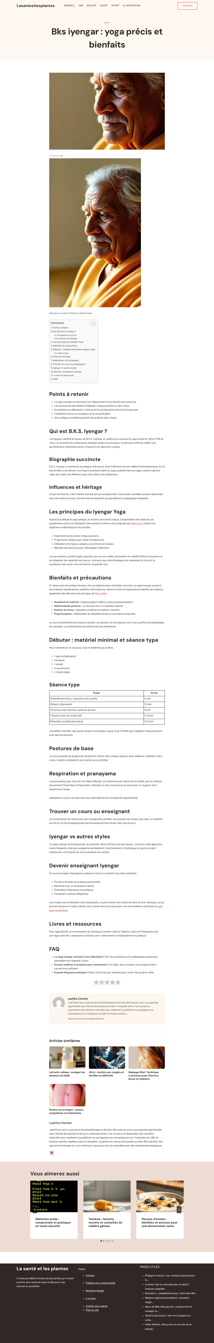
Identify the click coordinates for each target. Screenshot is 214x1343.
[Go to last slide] (35, 1209)
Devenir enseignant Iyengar (68, 371)
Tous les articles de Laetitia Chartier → (87, 1018)
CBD (80, 5)
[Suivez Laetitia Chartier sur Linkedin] (51, 1152)
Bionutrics (137, 523)
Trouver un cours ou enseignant (69, 364)
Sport (115, 5)
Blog (107, 23)
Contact (187, 6)
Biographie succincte (67, 335)
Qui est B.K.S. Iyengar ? (64, 331)
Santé (104, 5)
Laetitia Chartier (85, 313)
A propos (91, 1298)
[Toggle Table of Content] (92, 323)
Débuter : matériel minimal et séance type (74, 349)
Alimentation (131, 5)
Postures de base (61, 356)
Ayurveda (101, 593)
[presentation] (54, 1196)
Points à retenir (60, 327)
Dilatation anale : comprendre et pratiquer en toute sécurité (53, 1222)
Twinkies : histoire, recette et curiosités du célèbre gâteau (105, 1222)
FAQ (56, 379)
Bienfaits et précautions (65, 345)
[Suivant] (179, 1209)
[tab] (101, 1241)
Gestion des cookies (97, 1306)
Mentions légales (95, 1291)
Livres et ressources (63, 375)
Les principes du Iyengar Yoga (68, 342)
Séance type (63, 353)
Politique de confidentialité (100, 1283)
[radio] (96, 983)
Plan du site (92, 1310)
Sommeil (69, 5)
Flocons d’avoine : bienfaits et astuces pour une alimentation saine (159, 1222)
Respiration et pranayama (66, 360)
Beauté (91, 5)
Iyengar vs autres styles (65, 368)
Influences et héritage (67, 338)
